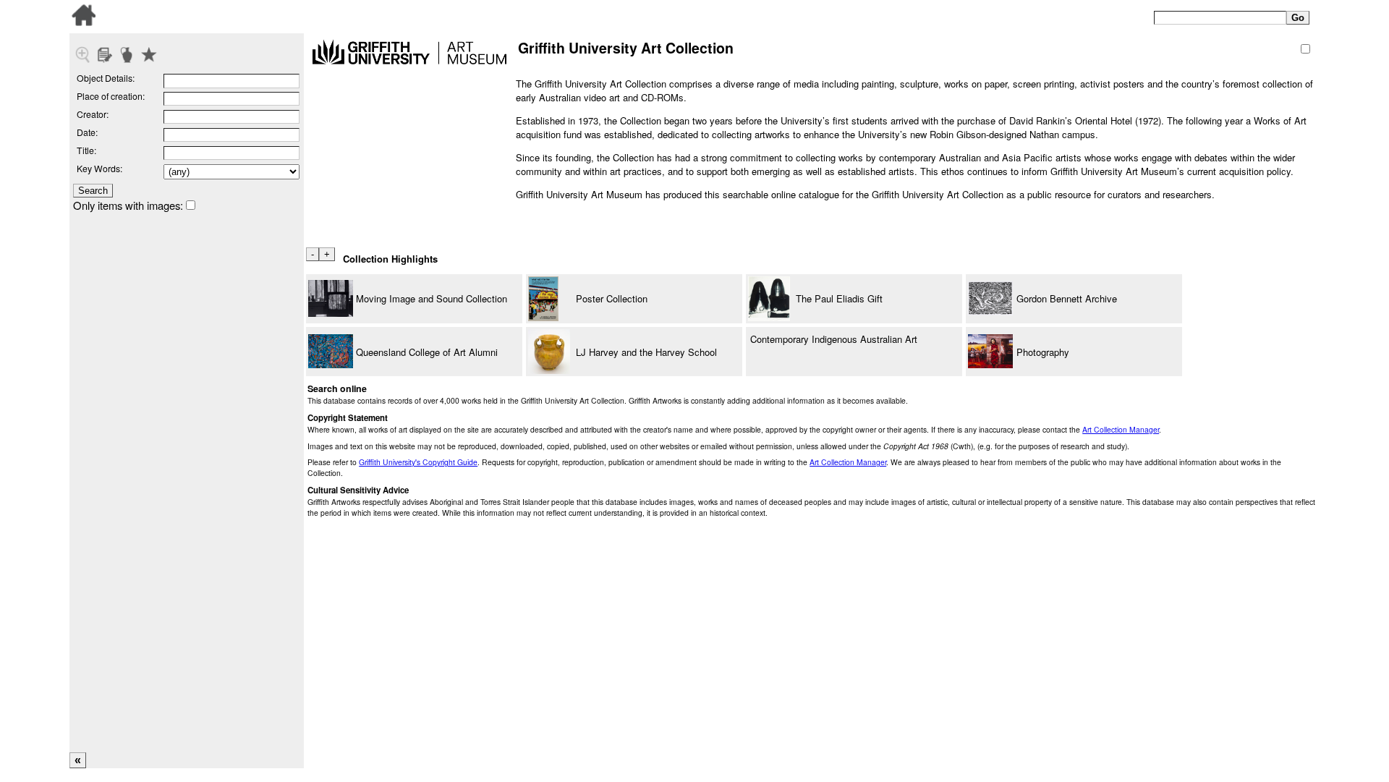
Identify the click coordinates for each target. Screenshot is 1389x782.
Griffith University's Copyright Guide (418, 461)
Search (93, 190)
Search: (1131, 15)
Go (1297, 17)
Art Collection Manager (1120, 429)
